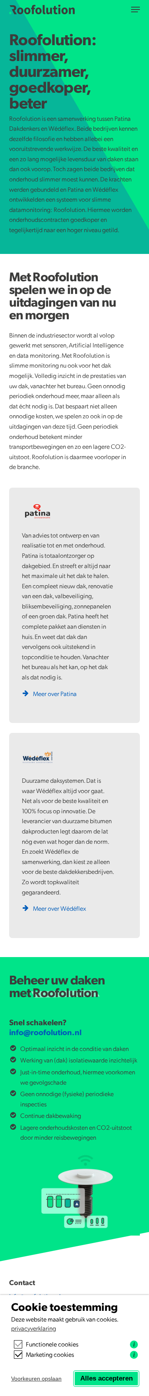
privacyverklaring (33, 1328)
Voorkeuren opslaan (36, 1378)
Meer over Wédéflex (59, 908)
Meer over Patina (55, 693)
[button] (135, 9)
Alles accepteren (106, 1378)
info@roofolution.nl (45, 1032)
